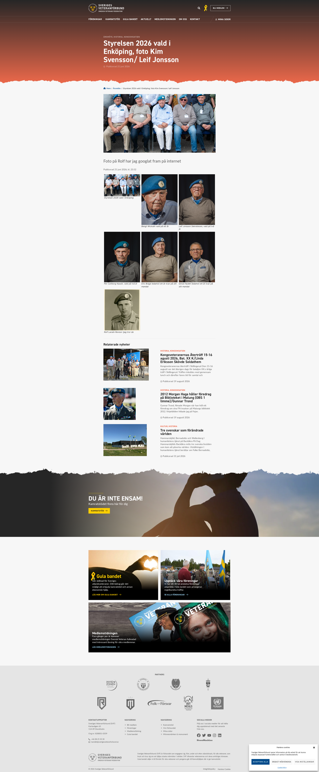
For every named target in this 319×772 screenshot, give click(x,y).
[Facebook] (199, 735)
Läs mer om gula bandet (105, 595)
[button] (314, 747)
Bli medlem (218, 8)
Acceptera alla (260, 762)
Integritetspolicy (209, 769)
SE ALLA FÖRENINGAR (174, 595)
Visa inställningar (304, 762)
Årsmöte (117, 88)
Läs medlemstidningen (104, 647)
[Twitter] (204, 735)
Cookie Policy (282, 767)
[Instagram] (214, 735)
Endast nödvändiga (281, 762)
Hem (108, 88)
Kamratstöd (97, 511)
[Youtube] (209, 735)
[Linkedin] (220, 735)
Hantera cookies (224, 769)
